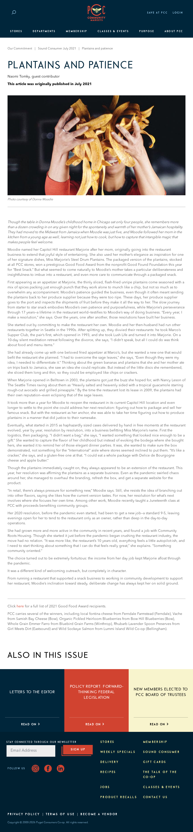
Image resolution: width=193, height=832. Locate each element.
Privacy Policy (24, 814)
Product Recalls (118, 797)
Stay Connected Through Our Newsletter (41, 742)
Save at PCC (157, 13)
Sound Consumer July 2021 (57, 48)
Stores (16, 31)
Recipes (108, 772)
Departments (44, 31)
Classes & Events (113, 31)
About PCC (174, 31)
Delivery (109, 762)
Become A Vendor (99, 814)
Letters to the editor (32, 692)
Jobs (105, 787)
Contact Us (155, 797)
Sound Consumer (161, 752)
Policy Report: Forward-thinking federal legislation (96, 691)
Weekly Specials (117, 752)
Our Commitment (20, 48)
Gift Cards (154, 762)
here (20, 606)
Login (178, 13)
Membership (76, 31)
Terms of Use (60, 814)
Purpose (147, 31)
